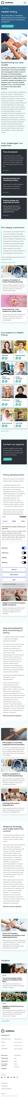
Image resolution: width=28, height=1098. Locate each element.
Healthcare (5, 8)
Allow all (14, 569)
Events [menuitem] (15, 1064)
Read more (6, 170)
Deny (14, 579)
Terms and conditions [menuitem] (6, 1088)
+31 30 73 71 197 (18, 1045)
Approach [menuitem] (4, 1061)
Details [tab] (14, 521)
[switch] (24, 553)
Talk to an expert (7, 26)
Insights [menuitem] (4, 1068)
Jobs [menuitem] (15, 1058)
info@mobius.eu (5, 1035)
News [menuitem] (15, 1061)
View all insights (5, 1021)
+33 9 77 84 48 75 (18, 1049)
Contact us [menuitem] (16, 1067)
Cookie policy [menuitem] (4, 1083)
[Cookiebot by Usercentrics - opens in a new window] (19, 517)
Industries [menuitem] (4, 1058)
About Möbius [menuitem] (17, 1055)
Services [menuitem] (4, 1055)
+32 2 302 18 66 (18, 1042)
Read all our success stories (8, 262)
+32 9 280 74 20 (18, 1039)
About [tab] (23, 521)
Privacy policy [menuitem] (4, 1086)
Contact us (7, 459)
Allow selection (14, 574)
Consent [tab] (5, 521)
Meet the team (5, 431)
